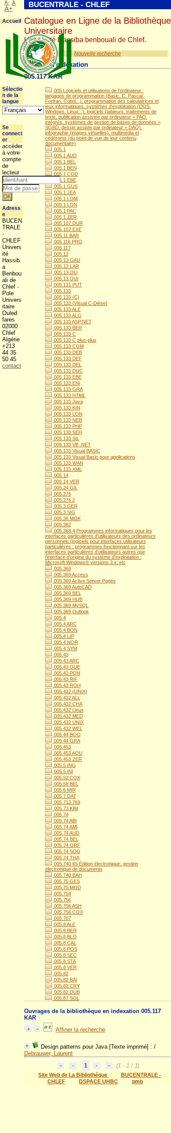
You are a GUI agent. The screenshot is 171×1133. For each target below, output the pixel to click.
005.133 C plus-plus (74, 340)
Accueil (11, 21)
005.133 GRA (68, 389)
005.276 (62, 493)
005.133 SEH (67, 432)
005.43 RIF (65, 679)
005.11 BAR (66, 235)
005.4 (59, 617)
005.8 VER (65, 967)
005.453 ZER (67, 759)
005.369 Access (70, 574)
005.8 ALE (64, 924)
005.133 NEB (67, 420)
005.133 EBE (67, 377)
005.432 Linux (68, 710)
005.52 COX (66, 777)
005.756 (62, 899)
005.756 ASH (67, 906)
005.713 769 (66, 802)
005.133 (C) (66, 297)
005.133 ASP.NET (72, 321)
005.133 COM (68, 346)
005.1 (59, 149)
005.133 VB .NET (72, 444)
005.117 (62, 247)
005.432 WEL (67, 728)
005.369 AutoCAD (72, 587)
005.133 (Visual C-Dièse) (80, 303)
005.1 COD (65, 174)
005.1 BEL (64, 161)
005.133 (62, 290)
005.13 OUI (65, 278)
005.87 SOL (66, 998)
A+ (8, 8)
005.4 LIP (63, 636)
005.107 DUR (68, 223)
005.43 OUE (66, 667)
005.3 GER (65, 506)
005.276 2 (64, 500)
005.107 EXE (67, 229)
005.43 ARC (66, 660)
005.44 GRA (66, 740)
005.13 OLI (65, 272)
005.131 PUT (67, 284)
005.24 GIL (65, 487)
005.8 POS (65, 949)
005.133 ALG (67, 315)
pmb (137, 1082)
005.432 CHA (67, 703)
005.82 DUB (66, 992)
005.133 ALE (67, 309)
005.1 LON (65, 204)
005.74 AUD (66, 833)
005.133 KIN (66, 407)
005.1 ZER (65, 217)
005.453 (62, 746)
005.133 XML (67, 469)
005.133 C (64, 334)
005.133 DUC (68, 370)
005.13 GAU (66, 260)
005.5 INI (63, 771)
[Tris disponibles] (47, 1029)
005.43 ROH (67, 685)
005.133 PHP (67, 426)
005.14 (60, 475)
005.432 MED (68, 716)
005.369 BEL (67, 593)
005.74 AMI (65, 826)
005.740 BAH (67, 875)
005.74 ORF (66, 845)
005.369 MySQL (71, 605)
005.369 (62, 568)
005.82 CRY (66, 985)
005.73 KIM (65, 808)
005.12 (60, 254)
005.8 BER (65, 930)
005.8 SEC (65, 955)
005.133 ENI (66, 383)
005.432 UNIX (68, 722)
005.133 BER (67, 327)
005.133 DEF (67, 358)
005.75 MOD (67, 887)
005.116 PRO (67, 241)
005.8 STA (64, 961)
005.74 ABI (65, 820)
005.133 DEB (67, 352)
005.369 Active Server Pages (84, 580)
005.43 (60, 654)
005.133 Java (68, 401)
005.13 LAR (66, 266)
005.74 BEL (65, 839)
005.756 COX (68, 912)
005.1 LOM (65, 198)
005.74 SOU (66, 851)
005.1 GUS (65, 186)
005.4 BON (65, 630)
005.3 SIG (64, 512)
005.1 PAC (64, 211)
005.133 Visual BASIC (76, 450)
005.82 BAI (65, 979)
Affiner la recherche (80, 1029)
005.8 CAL (64, 942)
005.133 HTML (69, 395)
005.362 (62, 524)
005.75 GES (66, 881)
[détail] (27, 1046)
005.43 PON (66, 673)
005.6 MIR (64, 790)
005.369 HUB (67, 599)
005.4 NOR (65, 642)
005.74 (60, 814)
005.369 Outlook (71, 611)
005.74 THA (66, 857)
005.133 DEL (67, 364)
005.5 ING (64, 765)
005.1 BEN (65, 167)
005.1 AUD (65, 155)
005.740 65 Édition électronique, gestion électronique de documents (91, 866)
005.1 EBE (64, 180)
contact (11, 365)
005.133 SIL (66, 438)
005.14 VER (66, 481)
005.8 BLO (65, 936)
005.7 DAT (64, 796)
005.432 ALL (66, 697)
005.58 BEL (65, 783)
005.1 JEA (64, 192)
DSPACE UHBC (98, 1082)
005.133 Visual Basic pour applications (94, 457)
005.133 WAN (68, 463)
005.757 (62, 918)
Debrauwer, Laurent (48, 1053)
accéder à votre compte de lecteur (12, 159)
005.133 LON (67, 413)
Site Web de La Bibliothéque (73, 1075)
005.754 (62, 893)
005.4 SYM (65, 648)
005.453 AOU (67, 753)
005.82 (60, 973)
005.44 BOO (67, 734)
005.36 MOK (67, 518)
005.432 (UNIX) (70, 691)
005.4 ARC (65, 623)
